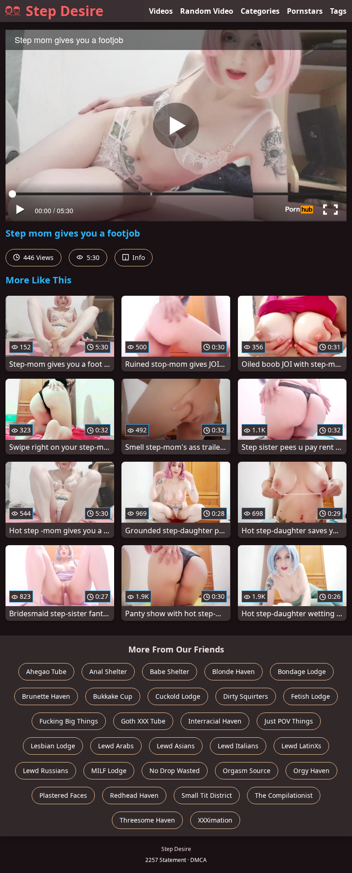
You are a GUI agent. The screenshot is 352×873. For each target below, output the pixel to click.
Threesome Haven (147, 820)
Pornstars (305, 11)
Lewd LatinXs (301, 745)
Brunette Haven (46, 696)
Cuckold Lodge (177, 696)
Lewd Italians (238, 745)
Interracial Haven (215, 721)
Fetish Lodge (310, 696)
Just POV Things (288, 721)
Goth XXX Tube (143, 721)
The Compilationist (284, 795)
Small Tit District (207, 795)
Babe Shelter (169, 671)
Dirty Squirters (245, 696)
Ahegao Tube (46, 671)
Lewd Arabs (116, 745)
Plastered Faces (63, 795)
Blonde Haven (233, 671)
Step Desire (65, 10)
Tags (338, 11)
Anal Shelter (108, 671)
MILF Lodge (108, 770)
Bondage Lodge (302, 671)
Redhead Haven (134, 795)
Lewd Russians (45, 770)
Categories (260, 11)
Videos (161, 11)
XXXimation (215, 820)
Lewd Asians (176, 745)
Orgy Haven (311, 770)
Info (138, 257)
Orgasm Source (246, 770)
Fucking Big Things (68, 721)
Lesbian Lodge (53, 745)
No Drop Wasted (174, 770)
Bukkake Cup (112, 696)
